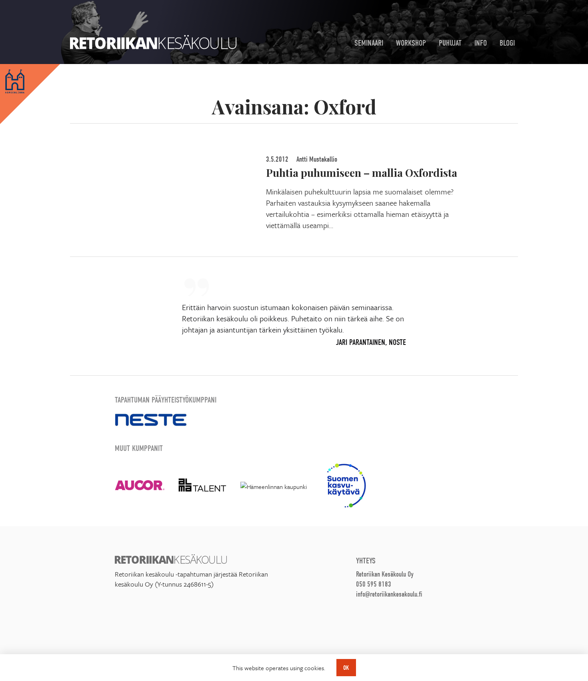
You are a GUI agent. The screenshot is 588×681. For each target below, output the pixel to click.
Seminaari (368, 43)
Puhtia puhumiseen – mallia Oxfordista (361, 172)
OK (346, 667)
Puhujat (450, 43)
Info (480, 43)
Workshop (411, 43)
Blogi (507, 43)
